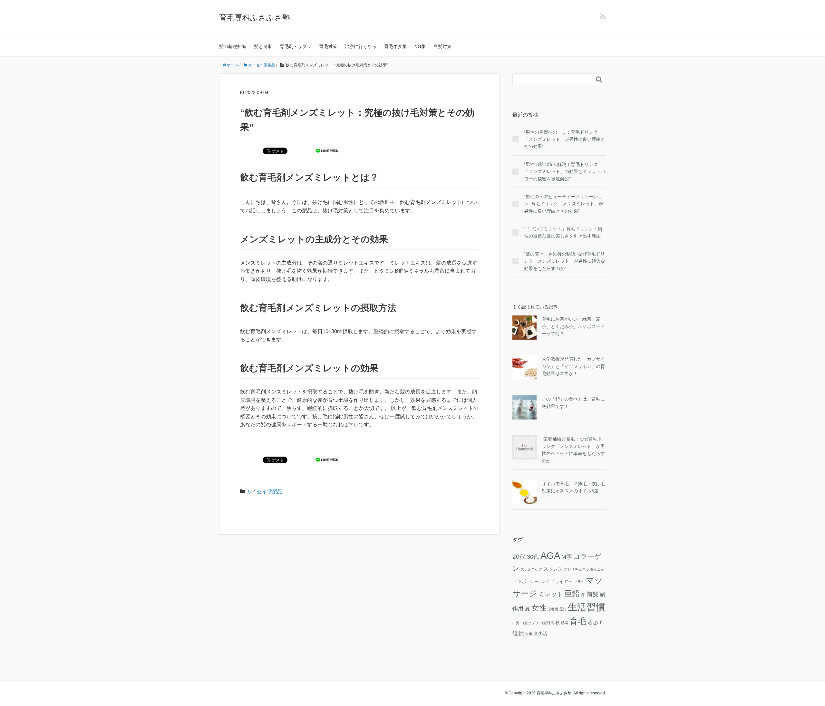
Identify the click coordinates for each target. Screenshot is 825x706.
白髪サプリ (530, 623)
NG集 (420, 46)
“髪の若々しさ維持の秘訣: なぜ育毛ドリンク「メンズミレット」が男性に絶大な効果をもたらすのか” (564, 261)
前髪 (592, 594)
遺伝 (518, 633)
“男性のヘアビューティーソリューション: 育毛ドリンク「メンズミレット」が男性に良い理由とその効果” (563, 204)
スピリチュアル (576, 569)
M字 (566, 556)
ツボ (521, 581)
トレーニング (538, 582)
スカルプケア (531, 569)
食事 (528, 634)
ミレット (551, 593)
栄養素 (553, 609)
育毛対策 (328, 46)
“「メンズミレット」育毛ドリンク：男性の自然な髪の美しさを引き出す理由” (563, 232)
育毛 (577, 621)
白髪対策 (442, 46)
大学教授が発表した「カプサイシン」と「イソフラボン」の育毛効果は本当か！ (573, 366)
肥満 (564, 623)
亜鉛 (572, 593)
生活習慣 (586, 607)
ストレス (553, 569)
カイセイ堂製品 (264, 491)
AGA (550, 555)
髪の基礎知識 (232, 46)
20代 (519, 556)
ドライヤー (561, 581)
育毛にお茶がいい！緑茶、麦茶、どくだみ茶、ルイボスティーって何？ (573, 326)
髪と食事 (263, 46)
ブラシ (579, 582)
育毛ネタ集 (395, 46)
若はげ (594, 622)
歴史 (563, 609)
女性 (538, 608)
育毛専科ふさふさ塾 (254, 17)
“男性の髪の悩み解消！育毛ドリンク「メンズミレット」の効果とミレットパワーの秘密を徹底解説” (564, 171)
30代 (533, 556)
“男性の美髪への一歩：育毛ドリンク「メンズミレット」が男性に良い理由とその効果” (564, 139)
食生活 (540, 633)
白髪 (515, 623)
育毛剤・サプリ (295, 46)
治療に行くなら (360, 46)
